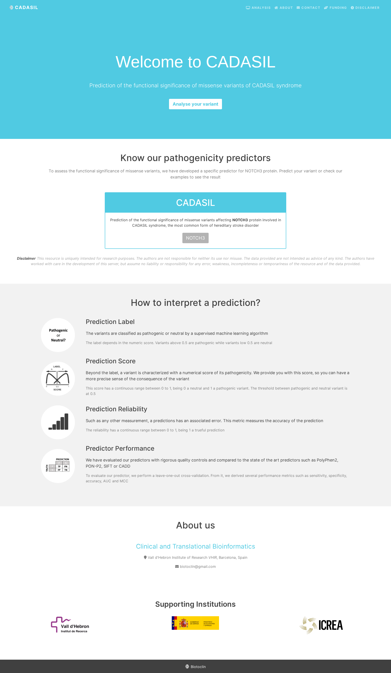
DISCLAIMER (367, 8)
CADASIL (26, 7)
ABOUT (286, 8)
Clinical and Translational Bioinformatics (195, 546)
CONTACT (310, 8)
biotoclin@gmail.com (197, 566)
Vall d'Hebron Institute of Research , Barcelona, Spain (197, 557)
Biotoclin (198, 666)
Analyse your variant (195, 104)
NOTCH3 (195, 238)
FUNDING (338, 8)
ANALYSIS (260, 8)
